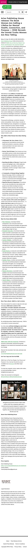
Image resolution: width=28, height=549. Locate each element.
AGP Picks (3, 2)
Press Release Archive (16, 541)
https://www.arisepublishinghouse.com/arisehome (13, 465)
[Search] (19, 12)
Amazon (12, 363)
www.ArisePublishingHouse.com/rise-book (11, 353)
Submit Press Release (8, 544)
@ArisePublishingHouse (16, 376)
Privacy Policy (17, 546)
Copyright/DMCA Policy (7, 546)
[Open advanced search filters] (22, 12)
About (7, 541)
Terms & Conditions (20, 544)
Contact (25, 546)
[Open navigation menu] (2, 12)
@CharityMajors (5, 376)
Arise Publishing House (6, 41)
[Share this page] (26, 12)
